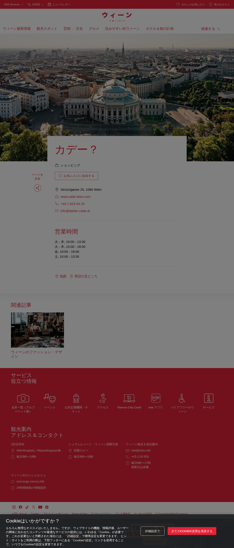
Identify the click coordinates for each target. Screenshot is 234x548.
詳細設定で (152, 531)
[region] (117, 531)
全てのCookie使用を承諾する (192, 531)
